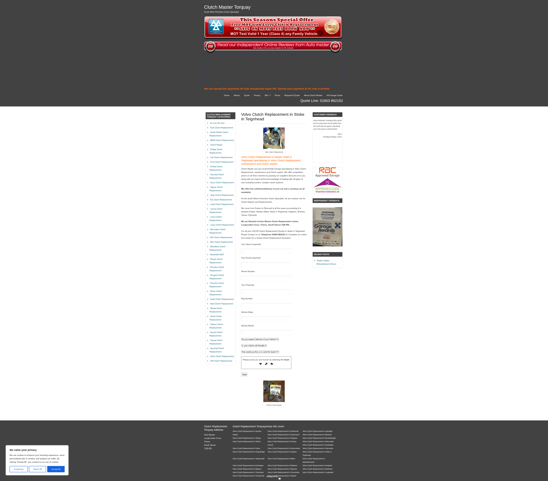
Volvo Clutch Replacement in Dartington (318, 445)
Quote (247, 95)
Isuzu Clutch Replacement (222, 182)
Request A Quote (292, 95)
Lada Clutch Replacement (222, 204)
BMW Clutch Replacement (222, 140)
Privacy (257, 95)
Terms (277, 95)
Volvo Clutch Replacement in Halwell (282, 476)
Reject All (37, 469)
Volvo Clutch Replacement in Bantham (317, 469)
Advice (237, 95)
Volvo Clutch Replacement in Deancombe (284, 448)
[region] (37, 460)
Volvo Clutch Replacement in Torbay (247, 438)
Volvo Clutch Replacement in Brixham (317, 435)
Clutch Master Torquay (227, 7)
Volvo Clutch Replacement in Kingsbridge (249, 452)
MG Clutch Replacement (221, 237)
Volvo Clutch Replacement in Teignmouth (249, 459)
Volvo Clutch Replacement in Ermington (248, 465)
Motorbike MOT (217, 254)
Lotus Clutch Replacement (222, 225)
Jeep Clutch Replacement (221, 195)
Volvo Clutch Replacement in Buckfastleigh (319, 438)
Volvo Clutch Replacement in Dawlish (282, 452)
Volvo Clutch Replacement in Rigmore (282, 469)
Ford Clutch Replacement (221, 162)
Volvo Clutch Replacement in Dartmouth (283, 431)
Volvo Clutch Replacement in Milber (281, 459)
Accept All (56, 469)
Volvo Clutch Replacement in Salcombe (318, 448)
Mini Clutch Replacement (221, 242)
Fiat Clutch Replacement (221, 157)
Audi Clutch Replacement (221, 127)
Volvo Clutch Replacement (222, 356)
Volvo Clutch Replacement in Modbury (282, 465)
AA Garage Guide (334, 95)
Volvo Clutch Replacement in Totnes (247, 441)
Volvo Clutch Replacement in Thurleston (248, 472)
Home (226, 95)
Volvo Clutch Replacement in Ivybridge (318, 431)
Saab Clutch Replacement (222, 299)
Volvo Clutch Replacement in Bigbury (247, 469)
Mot (265, 95)
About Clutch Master (313, 95)
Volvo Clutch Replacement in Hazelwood (248, 476)
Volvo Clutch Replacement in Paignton (282, 438)
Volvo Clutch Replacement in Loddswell (318, 472)
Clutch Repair (216, 145)
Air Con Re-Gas (217, 123)
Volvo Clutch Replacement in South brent (283, 435)
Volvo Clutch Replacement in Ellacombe (318, 441)
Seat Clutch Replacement (221, 304)
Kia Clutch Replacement (221, 199)
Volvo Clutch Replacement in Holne (246, 448)
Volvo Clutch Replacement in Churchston (283, 472)
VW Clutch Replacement (221, 361)
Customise (19, 469)
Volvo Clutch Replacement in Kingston (317, 465)
